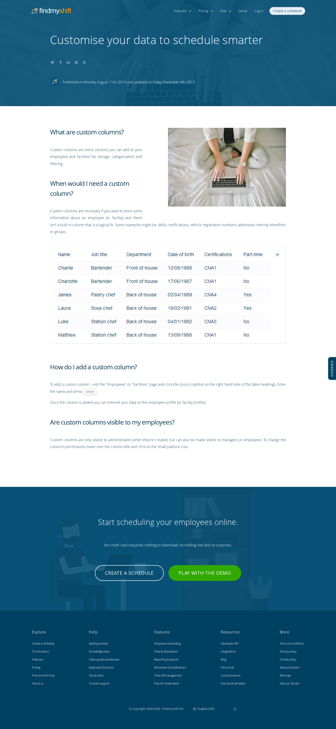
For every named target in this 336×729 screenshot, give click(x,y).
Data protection (290, 667)
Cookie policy (288, 659)
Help (223, 11)
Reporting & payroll (166, 659)
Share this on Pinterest (76, 61)
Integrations (228, 651)
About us (37, 683)
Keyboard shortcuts (101, 667)
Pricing (203, 11)
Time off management (168, 675)
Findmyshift (106, 708)
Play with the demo (205, 573)
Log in (259, 11)
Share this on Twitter (52, 61)
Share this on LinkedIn (68, 61)
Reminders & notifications (170, 667)
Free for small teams (166, 683)
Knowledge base (99, 651)
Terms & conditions (292, 643)
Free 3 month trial (43, 675)
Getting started (98, 643)
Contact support (99, 683)
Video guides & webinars (104, 659)
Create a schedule (287, 11)
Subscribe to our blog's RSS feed (84, 61)
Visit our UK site (289, 683)
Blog (223, 659)
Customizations (230, 675)
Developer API (230, 643)
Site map (285, 675)
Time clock (227, 667)
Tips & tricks (96, 675)
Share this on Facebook (60, 61)
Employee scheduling (167, 643)
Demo (242, 11)
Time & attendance (166, 651)
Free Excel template (233, 683)
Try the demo (40, 651)
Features (180, 11)
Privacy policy (288, 651)
